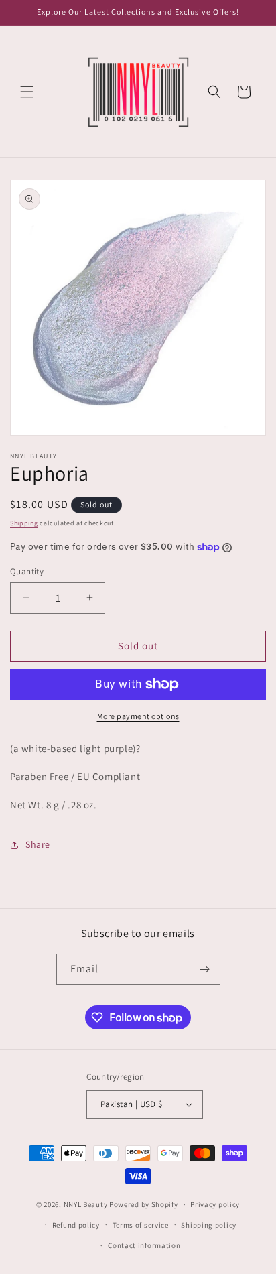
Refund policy (76, 1225)
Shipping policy (208, 1225)
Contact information (144, 1245)
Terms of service (141, 1225)
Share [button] (37, 844)
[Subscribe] (205, 969)
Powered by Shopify (143, 1204)
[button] (27, 92)
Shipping (24, 523)
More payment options (138, 716)
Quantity (27, 571)
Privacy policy (215, 1204)
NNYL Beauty (86, 1204)
